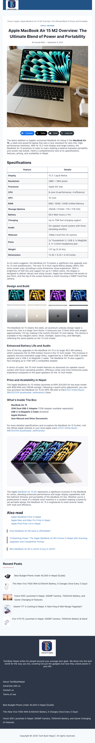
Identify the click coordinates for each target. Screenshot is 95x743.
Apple (43, 26)
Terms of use (9, 694)
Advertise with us (11, 686)
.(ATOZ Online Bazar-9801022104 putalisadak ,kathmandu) (42, 429)
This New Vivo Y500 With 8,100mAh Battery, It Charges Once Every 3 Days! (49, 583)
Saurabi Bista (40, 42)
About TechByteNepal (14, 681)
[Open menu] (86, 5)
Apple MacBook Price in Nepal (26, 517)
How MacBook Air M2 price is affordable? (30, 531)
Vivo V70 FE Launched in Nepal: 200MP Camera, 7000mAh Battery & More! (49, 619)
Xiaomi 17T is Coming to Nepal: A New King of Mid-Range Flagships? (47, 606)
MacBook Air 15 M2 (27, 492)
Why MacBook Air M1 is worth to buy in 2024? (32, 549)
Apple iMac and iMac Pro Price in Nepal (30, 520)
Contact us (8, 690)
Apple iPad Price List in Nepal (25, 523)
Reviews (50, 26)
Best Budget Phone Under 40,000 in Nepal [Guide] (39, 575)
